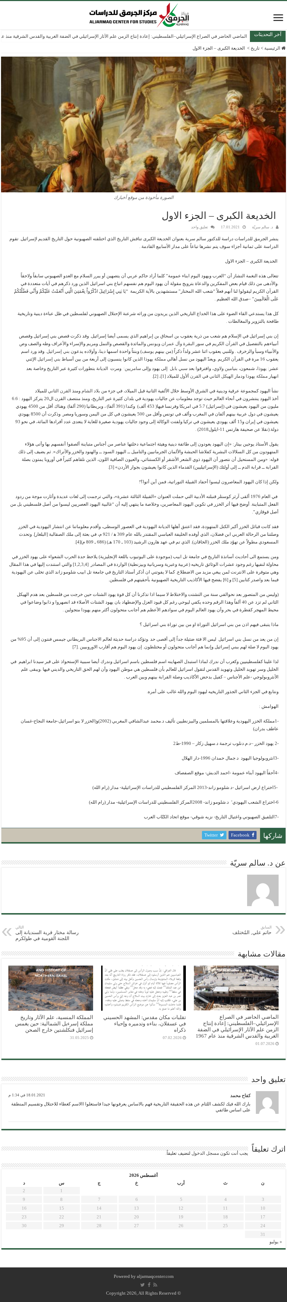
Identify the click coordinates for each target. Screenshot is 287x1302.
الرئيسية (272, 48)
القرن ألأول (190, 376)
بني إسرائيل (58, 351)
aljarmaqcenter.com (155, 1276)
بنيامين (231, 368)
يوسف (148, 351)
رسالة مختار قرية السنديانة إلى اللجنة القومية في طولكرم (47, 933)
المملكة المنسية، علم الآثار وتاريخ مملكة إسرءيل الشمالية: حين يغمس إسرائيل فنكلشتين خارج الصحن (54, 1023)
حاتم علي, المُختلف (252, 930)
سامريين (133, 368)
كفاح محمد (240, 1095)
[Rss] (155, 1285)
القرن (65, 390)
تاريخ (255, 48)
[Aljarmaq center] (139, 13)
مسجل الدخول (205, 1153)
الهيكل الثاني (221, 376)
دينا (102, 351)
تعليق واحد (199, 227)
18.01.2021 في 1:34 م (26, 1095)
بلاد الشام (91, 390)
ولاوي (219, 368)
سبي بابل (179, 368)
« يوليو (276, 1241)
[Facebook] (149, 1285)
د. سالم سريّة (262, 227)
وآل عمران (171, 343)
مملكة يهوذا (155, 359)
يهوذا (262, 368)
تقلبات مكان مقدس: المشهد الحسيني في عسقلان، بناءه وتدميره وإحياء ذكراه (144, 1023)
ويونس (153, 343)
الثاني (53, 390)
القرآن (231, 343)
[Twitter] (143, 1285)
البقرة (189, 343)
